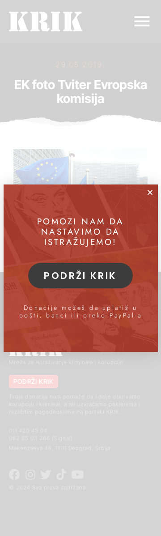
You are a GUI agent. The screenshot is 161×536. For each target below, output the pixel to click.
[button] (150, 192)
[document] (80, 268)
